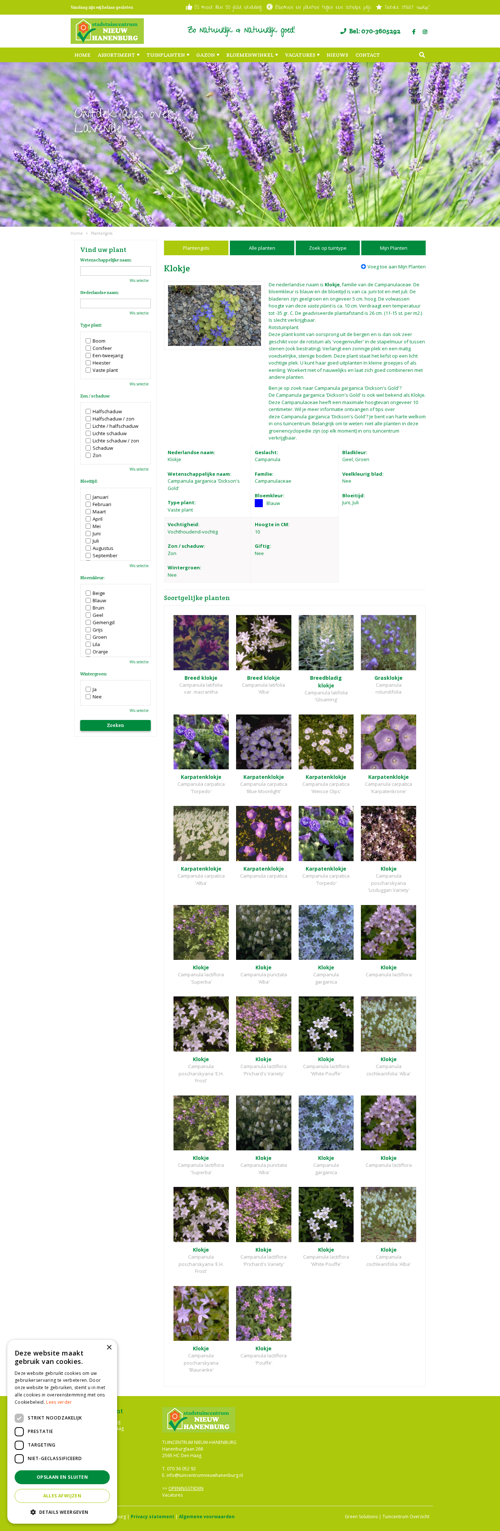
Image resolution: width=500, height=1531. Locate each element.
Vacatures (172, 1495)
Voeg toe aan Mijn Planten (396, 266)
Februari (102, 504)
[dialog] (62, 1432)
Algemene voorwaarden (207, 1516)
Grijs (98, 629)
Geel (98, 615)
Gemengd (104, 622)
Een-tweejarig (108, 355)
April (97, 518)
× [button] (109, 1347)
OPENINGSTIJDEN (186, 1488)
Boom (99, 340)
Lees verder (59, 1402)
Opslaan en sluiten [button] (62, 1477)
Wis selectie (139, 280)
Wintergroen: (93, 673)
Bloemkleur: (92, 577)
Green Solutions (361, 1516)
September (105, 555)
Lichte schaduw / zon (116, 440)
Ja (95, 689)
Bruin (98, 607)
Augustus (103, 548)
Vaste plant (105, 370)
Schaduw (103, 447)
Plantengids (196, 248)
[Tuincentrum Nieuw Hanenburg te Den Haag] (107, 31)
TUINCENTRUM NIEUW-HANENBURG (199, 1442)
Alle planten (262, 248)
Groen (100, 637)
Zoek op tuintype (328, 248)
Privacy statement (152, 1516)
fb (413, 31)
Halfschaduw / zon (113, 418)
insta (425, 31)
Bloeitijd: (89, 481)
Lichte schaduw (110, 433)
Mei (97, 526)
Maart (99, 511)
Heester (102, 362)
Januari (100, 496)
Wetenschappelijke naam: (106, 260)
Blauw (99, 600)
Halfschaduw (107, 411)
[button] (62, 1512)
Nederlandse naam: (99, 292)
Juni (97, 533)
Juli (96, 540)
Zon (97, 455)
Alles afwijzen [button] (62, 1496)
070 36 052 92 (181, 1469)
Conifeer (102, 348)
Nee (97, 696)
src (422, 55)
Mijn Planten (393, 248)
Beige (99, 593)
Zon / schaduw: (95, 396)
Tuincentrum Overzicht (406, 1516)
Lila (96, 644)
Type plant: (91, 325)
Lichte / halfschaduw (115, 426)
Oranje (100, 651)
